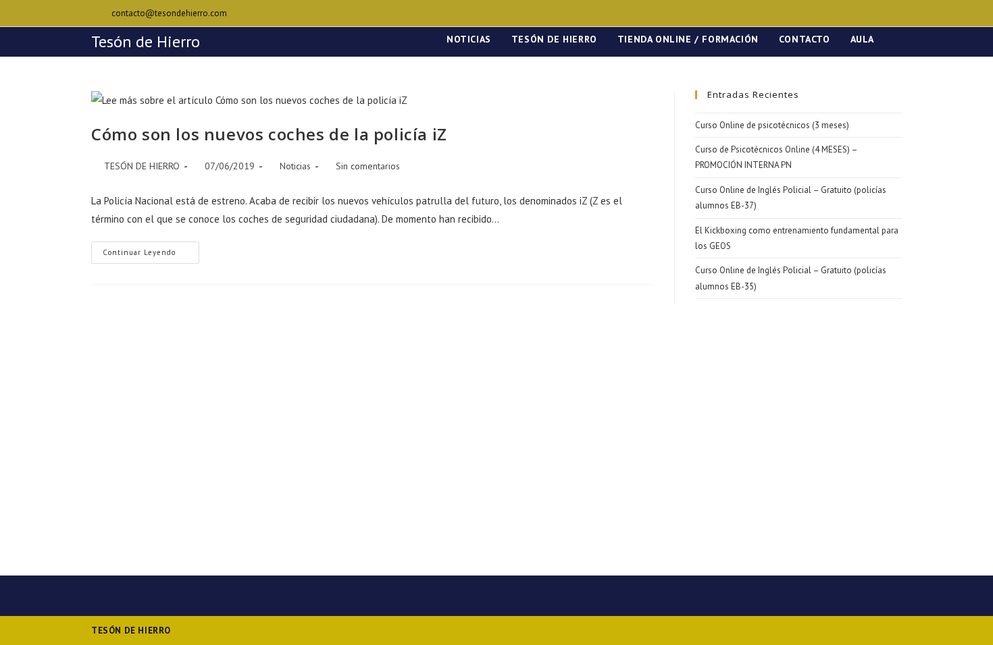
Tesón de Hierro (145, 41)
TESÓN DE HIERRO (142, 166)
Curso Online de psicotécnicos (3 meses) (772, 125)
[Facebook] (882, 13)
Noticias (295, 166)
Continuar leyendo (151, 255)
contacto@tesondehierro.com (169, 13)
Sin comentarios (368, 166)
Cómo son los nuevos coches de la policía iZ (269, 134)
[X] (867, 13)
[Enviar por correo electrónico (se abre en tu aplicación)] (896, 13)
